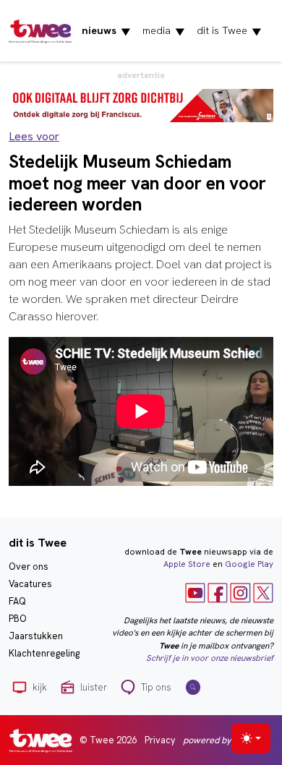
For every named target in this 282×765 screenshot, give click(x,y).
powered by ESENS (221, 740)
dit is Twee (229, 31)
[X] (263, 592)
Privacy (160, 740)
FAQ (17, 601)
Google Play (249, 564)
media (163, 31)
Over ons (28, 566)
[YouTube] (195, 592)
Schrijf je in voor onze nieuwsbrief (209, 658)
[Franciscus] (141, 104)
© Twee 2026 (108, 740)
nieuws (106, 31)
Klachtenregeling (44, 653)
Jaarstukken (36, 636)
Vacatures (30, 584)
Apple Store (186, 564)
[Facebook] (218, 592)
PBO (18, 618)
